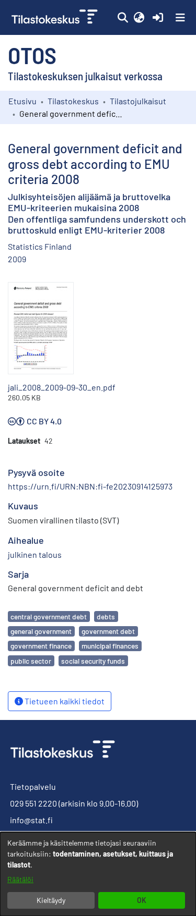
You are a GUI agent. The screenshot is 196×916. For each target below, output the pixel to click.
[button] (122, 17)
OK (141, 900)
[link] (55, 17)
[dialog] (98, 874)
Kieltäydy (51, 900)
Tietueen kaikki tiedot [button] (64, 701)
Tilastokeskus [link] (73, 101)
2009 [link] (17, 259)
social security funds (93, 660)
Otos (32, 55)
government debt (108, 631)
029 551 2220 (33, 803)
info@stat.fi (31, 820)
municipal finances (110, 645)
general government (41, 631)
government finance (41, 645)
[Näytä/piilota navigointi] (180, 18)
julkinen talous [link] (35, 554)
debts (106, 616)
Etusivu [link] (22, 101)
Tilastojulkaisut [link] (138, 101)
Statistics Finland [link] (40, 246)
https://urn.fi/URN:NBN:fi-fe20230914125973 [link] (90, 486)
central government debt (48, 616)
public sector (30, 660)
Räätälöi (20, 879)
